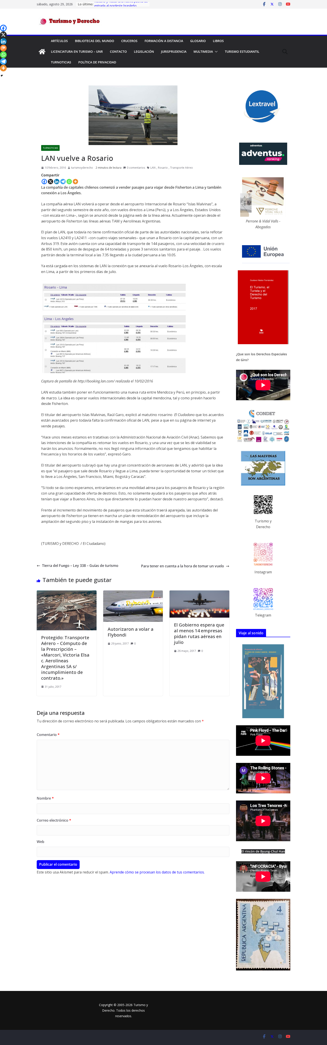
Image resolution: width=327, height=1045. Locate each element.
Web (40, 841)
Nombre (45, 798)
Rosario (163, 168)
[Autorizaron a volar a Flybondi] (133, 593)
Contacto (118, 51)
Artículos (59, 41)
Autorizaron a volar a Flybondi (130, 632)
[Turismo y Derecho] (42, 51)
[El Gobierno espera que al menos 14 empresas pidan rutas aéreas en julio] (199, 593)
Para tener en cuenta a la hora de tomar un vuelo (182, 566)
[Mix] (3, 48)
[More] (75, 181)
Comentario (48, 734)
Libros (218, 41)
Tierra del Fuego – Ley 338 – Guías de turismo (80, 565)
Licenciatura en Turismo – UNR (77, 51)
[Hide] (2, 75)
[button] (215, 52)
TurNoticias (61, 62)
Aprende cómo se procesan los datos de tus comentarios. (157, 872)
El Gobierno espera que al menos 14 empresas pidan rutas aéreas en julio (199, 633)
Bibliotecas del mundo (94, 41)
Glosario (198, 41)
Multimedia (203, 51)
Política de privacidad (97, 62)
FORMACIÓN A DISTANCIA (164, 41)
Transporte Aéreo (181, 168)
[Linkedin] (56, 181)
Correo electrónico (54, 820)
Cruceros (129, 41)
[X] (50, 181)
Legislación (144, 51)
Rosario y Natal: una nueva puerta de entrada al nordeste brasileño (121, 6)
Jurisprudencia (173, 51)
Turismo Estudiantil (242, 51)
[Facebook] (44, 181)
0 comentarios (136, 168)
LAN (152, 168)
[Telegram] (63, 181)
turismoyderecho (82, 168)
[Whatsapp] (69, 181)
